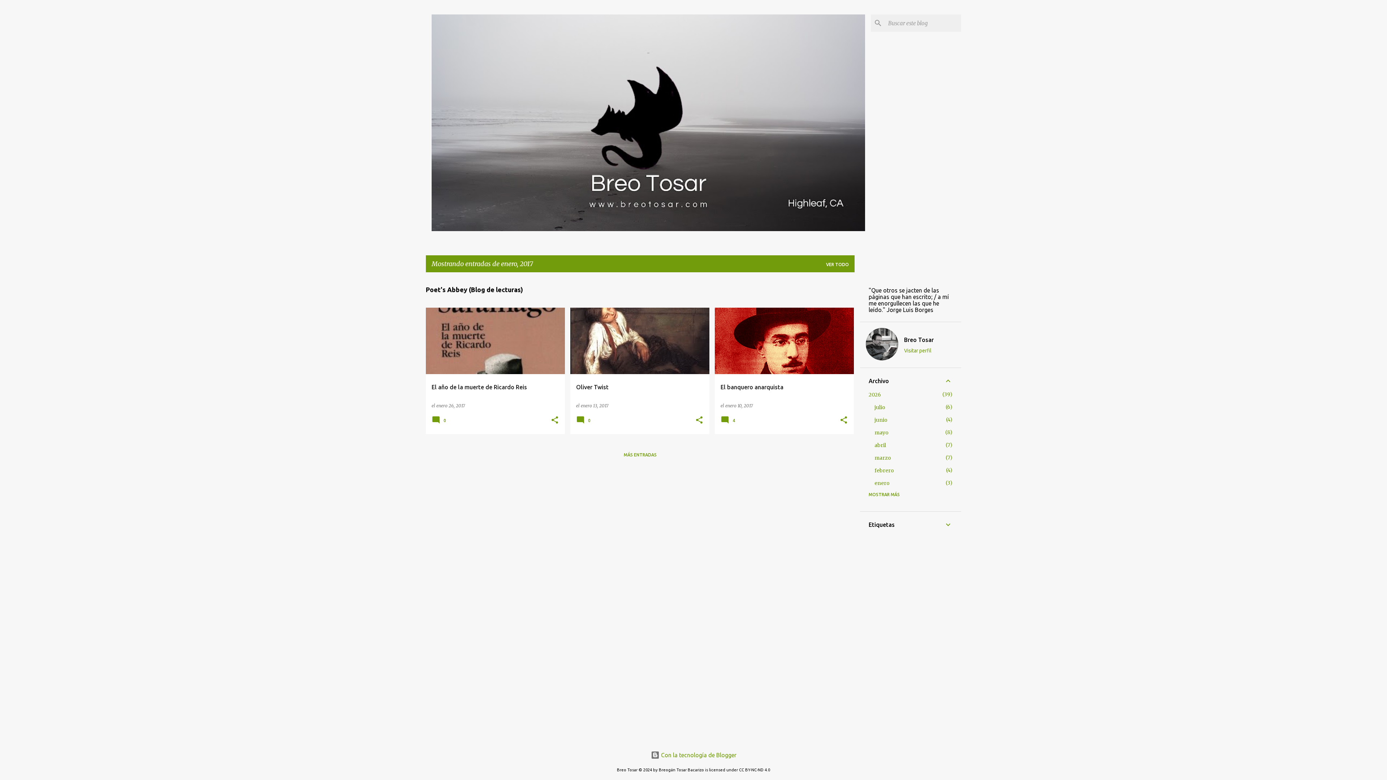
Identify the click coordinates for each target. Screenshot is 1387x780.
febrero (884, 470)
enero (882, 483)
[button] (554, 420)
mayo (881, 432)
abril (880, 445)
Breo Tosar (919, 340)
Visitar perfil (918, 351)
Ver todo (837, 264)
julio (879, 407)
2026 (875, 394)
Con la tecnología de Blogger (698, 755)
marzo (882, 458)
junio (880, 420)
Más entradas (640, 454)
